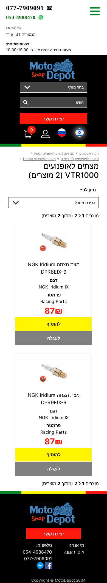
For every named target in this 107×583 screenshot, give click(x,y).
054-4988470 (20, 17)
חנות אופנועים (89, 153)
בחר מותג (76, 87)
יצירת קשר (53, 119)
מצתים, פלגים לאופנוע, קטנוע (54, 153)
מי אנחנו (76, 545)
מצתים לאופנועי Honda (39, 159)
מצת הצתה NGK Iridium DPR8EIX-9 (54, 268)
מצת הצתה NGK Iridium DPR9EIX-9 (54, 398)
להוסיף (53, 324)
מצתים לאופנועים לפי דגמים (80, 159)
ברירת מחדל (85, 202)
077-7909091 (25, 8)
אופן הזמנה (74, 552)
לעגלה (53, 338)
